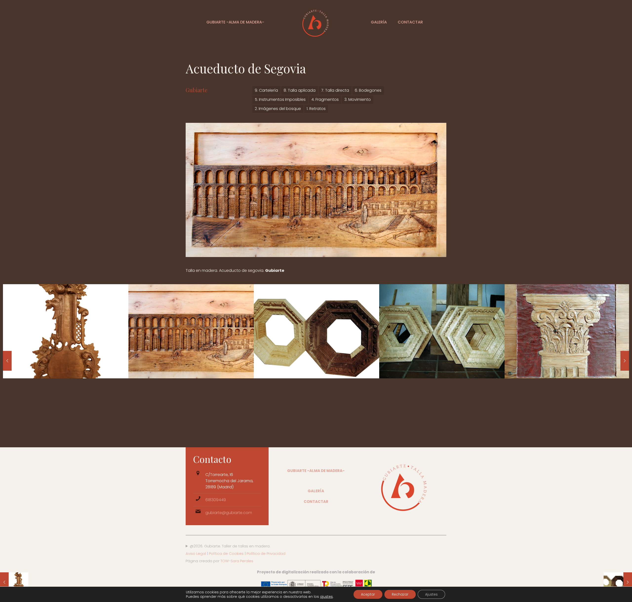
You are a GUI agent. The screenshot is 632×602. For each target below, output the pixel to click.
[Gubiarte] (316, 22)
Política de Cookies (226, 553)
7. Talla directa (335, 90)
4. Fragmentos (325, 99)
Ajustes (431, 594)
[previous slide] (7, 361)
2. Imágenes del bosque (278, 108)
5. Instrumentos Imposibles (280, 99)
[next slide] (624, 361)
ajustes (326, 596)
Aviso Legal (196, 553)
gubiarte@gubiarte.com (228, 513)
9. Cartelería (266, 90)
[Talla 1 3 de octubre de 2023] (14, 582)
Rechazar (400, 594)
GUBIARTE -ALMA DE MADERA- (316, 470)
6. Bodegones (368, 90)
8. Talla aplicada (300, 90)
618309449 (215, 500)
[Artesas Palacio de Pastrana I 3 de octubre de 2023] (618, 582)
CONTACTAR (316, 501)
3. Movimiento (357, 99)
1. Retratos (316, 108)
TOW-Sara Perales (236, 560)
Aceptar (368, 594)
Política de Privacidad (265, 553)
